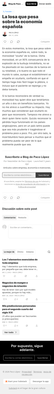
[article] (27, 268)
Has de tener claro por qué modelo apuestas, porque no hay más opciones (18, 291)
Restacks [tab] (22, 217)
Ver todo (8, 332)
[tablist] (15, 217)
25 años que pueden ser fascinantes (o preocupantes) (19, 317)
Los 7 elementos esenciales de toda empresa (20, 261)
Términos (37, 371)
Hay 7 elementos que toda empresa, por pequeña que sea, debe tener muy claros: (20, 268)
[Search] (49, 252)
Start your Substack (17, 381)
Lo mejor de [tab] (9, 252)
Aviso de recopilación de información (31, 184)
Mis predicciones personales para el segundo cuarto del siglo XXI (19, 309)
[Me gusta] (5, 41)
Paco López (14, 33)
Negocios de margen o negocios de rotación (15, 284)
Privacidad (27, 371)
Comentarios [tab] (10, 217)
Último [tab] (20, 252)
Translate (8, 11)
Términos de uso (31, 181)
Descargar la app (41, 381)
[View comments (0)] (11, 41)
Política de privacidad (27, 187)
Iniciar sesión (45, 4)
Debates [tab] (30, 252)
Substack (13, 388)
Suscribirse (31, 4)
